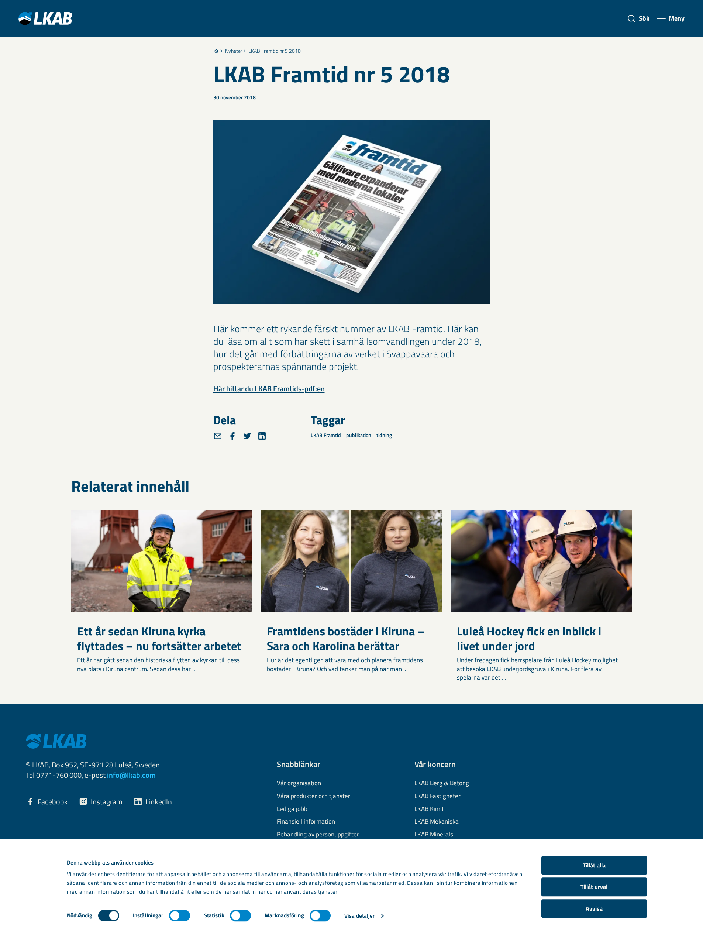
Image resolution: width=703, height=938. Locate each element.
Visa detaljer (359, 915)
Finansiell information (306, 821)
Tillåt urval (593, 887)
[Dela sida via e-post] (217, 436)
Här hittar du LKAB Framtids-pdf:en (269, 388)
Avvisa (594, 908)
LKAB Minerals (433, 834)
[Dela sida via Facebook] (232, 436)
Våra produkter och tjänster (313, 796)
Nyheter (233, 51)
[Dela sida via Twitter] (247, 436)
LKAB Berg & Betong (441, 783)
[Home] (216, 51)
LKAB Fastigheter (437, 796)
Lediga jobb (292, 809)
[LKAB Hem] (45, 18)
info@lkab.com (131, 775)
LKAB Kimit (429, 809)
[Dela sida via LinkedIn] (262, 436)
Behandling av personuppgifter (318, 834)
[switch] (179, 915)
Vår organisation (299, 783)
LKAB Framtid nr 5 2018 (274, 51)
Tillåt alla (594, 865)
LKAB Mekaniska (436, 821)
